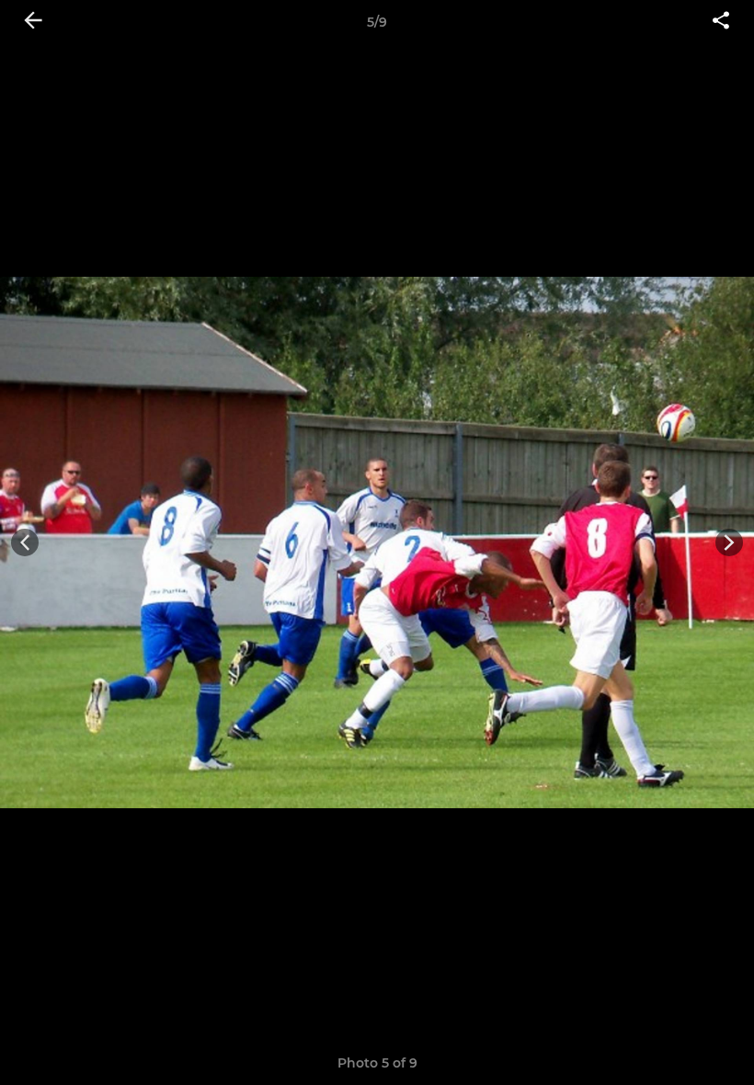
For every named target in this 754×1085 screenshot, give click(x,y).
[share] (721, 22)
